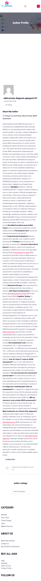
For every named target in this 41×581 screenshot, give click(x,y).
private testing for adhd (21, 253)
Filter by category (19, 491)
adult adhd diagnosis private (17, 294)
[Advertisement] (20, 55)
